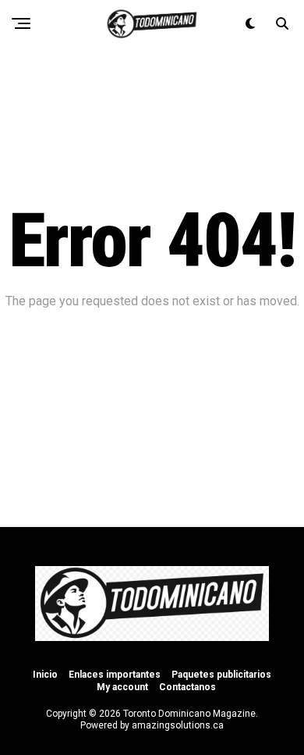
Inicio (45, 674)
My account (122, 687)
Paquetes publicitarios (221, 674)
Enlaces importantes (115, 674)
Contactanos (187, 687)
